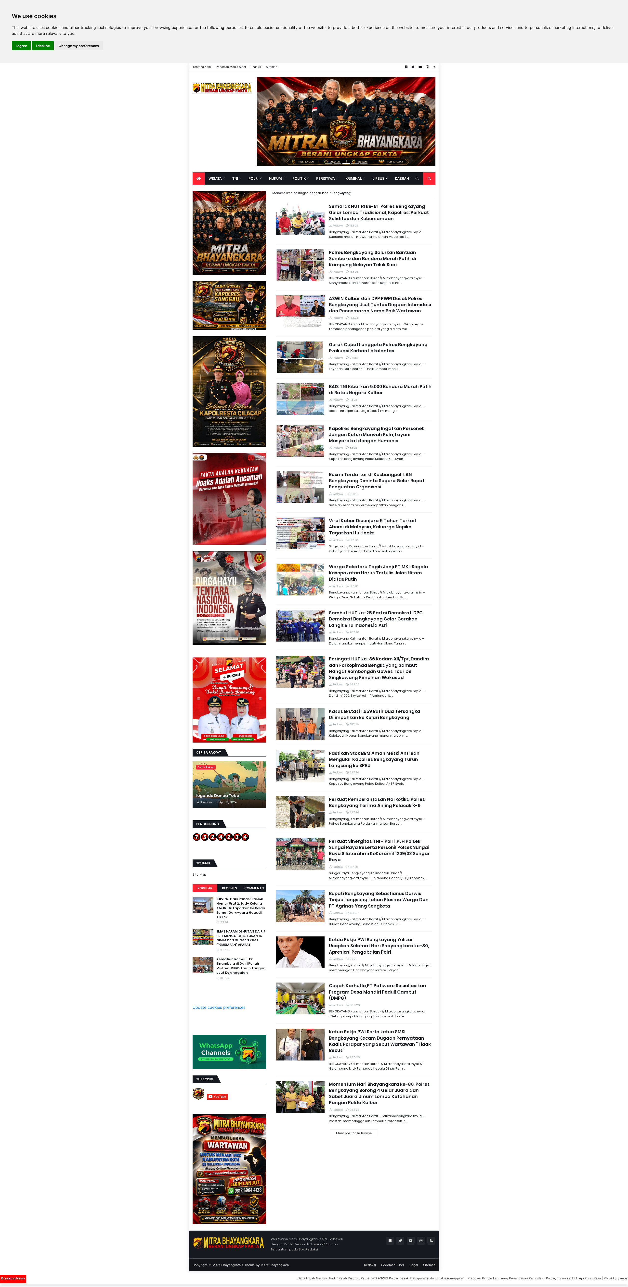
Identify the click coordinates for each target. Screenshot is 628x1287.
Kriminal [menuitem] (353, 178)
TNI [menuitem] (235, 178)
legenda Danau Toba (217, 795)
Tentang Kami (202, 67)
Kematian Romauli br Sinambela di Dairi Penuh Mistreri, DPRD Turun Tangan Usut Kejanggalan (240, 966)
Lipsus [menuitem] (378, 178)
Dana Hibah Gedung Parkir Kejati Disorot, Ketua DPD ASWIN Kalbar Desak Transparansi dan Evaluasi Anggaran (297, 1278)
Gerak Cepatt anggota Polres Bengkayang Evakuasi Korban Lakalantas (378, 347)
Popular (204, 888)
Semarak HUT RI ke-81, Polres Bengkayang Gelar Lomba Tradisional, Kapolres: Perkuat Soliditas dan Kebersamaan (379, 212)
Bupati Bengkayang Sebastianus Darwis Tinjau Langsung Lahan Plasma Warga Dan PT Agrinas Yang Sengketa (379, 899)
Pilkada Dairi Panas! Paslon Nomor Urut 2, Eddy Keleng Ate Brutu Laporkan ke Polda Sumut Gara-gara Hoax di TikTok (240, 908)
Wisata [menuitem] (215, 178)
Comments (254, 888)
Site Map (199, 874)
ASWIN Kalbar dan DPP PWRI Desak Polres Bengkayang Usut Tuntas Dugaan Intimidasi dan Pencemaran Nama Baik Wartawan (380, 304)
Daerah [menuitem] (402, 178)
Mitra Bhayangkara (226, 1265)
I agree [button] (21, 46)
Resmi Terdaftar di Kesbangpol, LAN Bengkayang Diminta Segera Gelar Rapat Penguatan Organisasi (376, 480)
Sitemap (271, 67)
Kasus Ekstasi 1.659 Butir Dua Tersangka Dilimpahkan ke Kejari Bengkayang (374, 714)
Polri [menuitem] (254, 178)
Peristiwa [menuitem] (325, 178)
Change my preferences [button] (79, 46)
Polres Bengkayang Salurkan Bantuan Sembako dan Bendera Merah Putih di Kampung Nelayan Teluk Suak (372, 258)
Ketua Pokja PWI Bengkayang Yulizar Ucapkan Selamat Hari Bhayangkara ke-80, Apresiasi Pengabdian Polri (379, 945)
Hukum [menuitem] (275, 178)
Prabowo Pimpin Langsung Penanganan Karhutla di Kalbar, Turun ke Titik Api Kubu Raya (450, 1278)
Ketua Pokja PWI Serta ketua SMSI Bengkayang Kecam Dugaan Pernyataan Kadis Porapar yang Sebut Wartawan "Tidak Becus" (380, 1041)
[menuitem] (199, 178)
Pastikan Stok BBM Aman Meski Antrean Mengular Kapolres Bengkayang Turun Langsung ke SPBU (374, 759)
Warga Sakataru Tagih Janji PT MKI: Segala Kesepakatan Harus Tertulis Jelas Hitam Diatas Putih (378, 573)
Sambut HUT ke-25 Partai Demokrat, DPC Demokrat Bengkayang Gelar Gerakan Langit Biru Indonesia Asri (376, 619)
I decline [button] (43, 46)
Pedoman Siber (392, 1265)
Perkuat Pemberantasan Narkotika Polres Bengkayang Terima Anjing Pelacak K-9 (377, 802)
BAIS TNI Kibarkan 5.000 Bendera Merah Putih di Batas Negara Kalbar (380, 389)
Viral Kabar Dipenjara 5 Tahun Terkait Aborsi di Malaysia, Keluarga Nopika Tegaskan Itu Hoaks (372, 526)
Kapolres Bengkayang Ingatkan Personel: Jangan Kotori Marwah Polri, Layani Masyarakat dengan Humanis (376, 434)
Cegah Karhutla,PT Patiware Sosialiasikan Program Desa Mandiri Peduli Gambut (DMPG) (377, 992)
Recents (229, 888)
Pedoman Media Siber (231, 67)
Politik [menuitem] (299, 178)
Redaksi (256, 67)
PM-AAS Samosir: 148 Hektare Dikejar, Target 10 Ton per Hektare (570, 1278)
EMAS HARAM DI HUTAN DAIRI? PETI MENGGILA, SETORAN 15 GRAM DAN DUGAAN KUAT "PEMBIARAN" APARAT (240, 938)
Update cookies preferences (219, 1007)
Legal (414, 1265)
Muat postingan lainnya (354, 1133)
